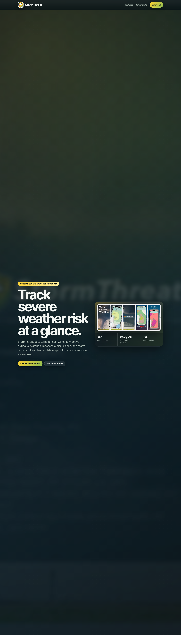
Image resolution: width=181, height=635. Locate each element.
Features (129, 5)
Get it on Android (55, 363)
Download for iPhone (30, 363)
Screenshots (141, 5)
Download (156, 5)
